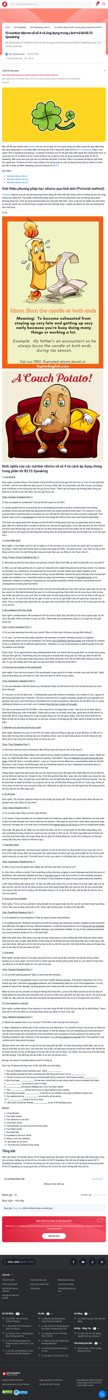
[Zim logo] (4, 4)
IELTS (79, 149)
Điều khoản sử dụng (66, 1280)
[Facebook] (73, 1262)
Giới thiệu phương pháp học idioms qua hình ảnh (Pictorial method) (30, 75)
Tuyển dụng (35, 1288)
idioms (32, 146)
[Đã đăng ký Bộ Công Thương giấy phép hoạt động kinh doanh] (21, 1393)
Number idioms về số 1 (17, 176)
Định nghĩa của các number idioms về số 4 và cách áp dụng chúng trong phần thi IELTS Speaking (41, 79)
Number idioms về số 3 (17, 182)
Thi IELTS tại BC (8, 1280)
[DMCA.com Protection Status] (7, 1393)
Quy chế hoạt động (65, 1284)
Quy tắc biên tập (14, 58)
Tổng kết (5, 82)
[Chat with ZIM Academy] (102, 1394)
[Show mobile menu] (104, 4)
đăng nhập (17, 1208)
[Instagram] (102, 1262)
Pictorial (6, 194)
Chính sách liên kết (9, 1284)
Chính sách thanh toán (39, 1284)
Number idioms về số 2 (17, 179)
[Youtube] (83, 1262)
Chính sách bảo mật (38, 1280)
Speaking (86, 149)
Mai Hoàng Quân (17, 54)
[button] (12, 4)
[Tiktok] (92, 1262)
